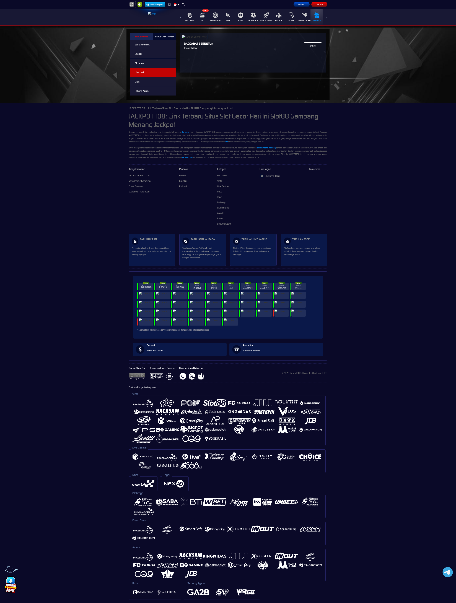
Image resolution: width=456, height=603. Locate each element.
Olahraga (253, 20)
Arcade (278, 20)
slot (226, 141)
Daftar (319, 4)
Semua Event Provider (164, 36)
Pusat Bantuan (136, 186)
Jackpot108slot (272, 175)
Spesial (138, 53)
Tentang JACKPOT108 (139, 175)
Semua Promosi (141, 36)
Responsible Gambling (140, 180)
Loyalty (182, 180)
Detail (313, 45)
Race (228, 20)
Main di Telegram (157, 4)
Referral (183, 186)
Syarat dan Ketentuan (139, 191)
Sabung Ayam (304, 20)
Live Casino (215, 20)
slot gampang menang (266, 147)
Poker (291, 20)
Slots (202, 20)
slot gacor (185, 132)
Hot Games (190, 20)
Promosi (317, 20)
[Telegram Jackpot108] (447, 572)
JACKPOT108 (187, 157)
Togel (240, 20)
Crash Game (266, 20)
